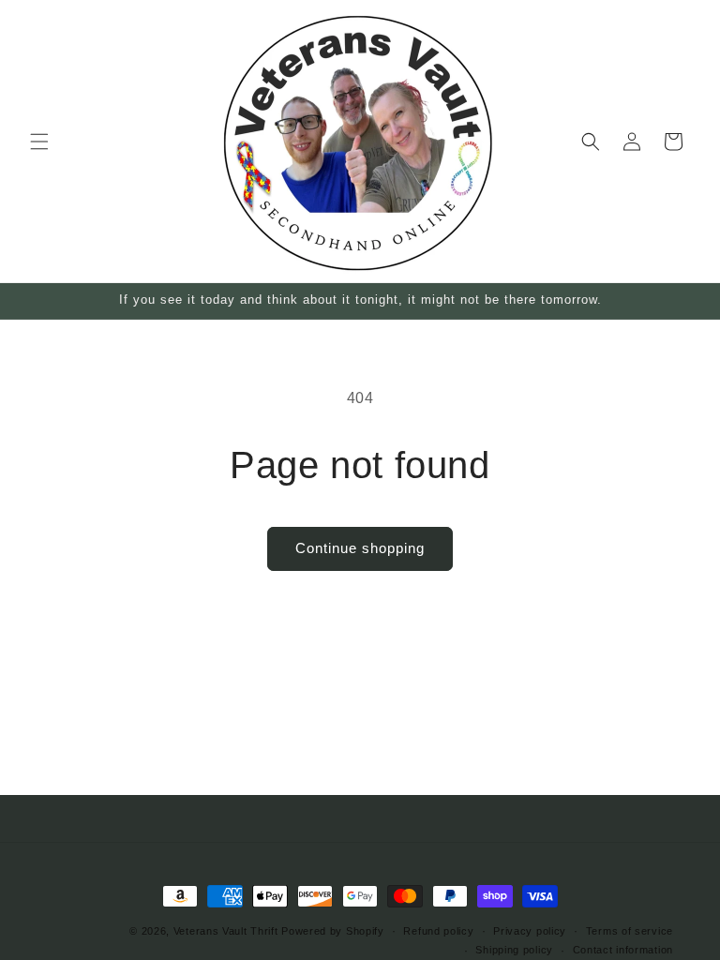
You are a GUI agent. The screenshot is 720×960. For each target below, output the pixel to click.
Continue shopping (360, 548)
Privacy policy (529, 931)
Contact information (623, 949)
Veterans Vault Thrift (225, 931)
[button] (39, 141)
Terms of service (629, 931)
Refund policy (438, 931)
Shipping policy (514, 949)
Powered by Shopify (332, 931)
